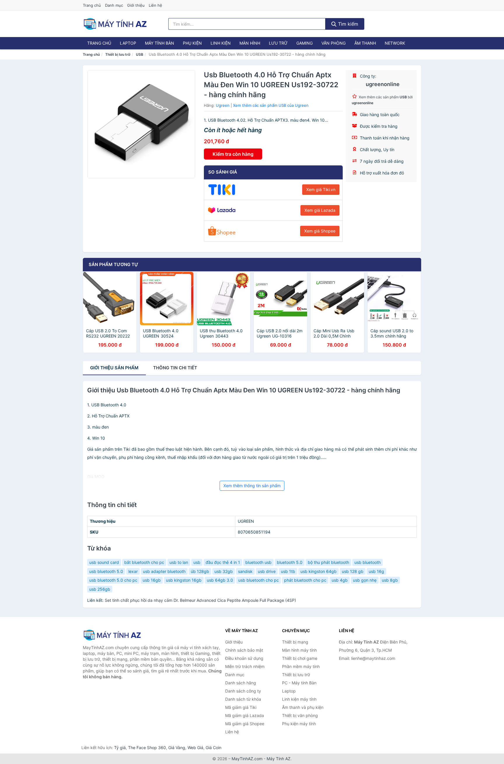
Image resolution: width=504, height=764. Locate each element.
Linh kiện (221, 43)
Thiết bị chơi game (299, 658)
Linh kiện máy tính (299, 699)
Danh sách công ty (243, 690)
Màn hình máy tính (299, 650)
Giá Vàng (176, 747)
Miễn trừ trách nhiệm (245, 666)
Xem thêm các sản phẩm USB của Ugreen (271, 105)
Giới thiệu (136, 5)
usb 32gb (223, 571)
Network (395, 43)
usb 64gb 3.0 (220, 580)
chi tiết (175, 367)
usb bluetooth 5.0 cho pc (113, 580)
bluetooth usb (258, 562)
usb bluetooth (367, 562)
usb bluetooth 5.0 (106, 571)
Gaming (304, 43)
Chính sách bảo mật (244, 650)
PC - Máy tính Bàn (299, 682)
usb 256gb (99, 589)
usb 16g (376, 571)
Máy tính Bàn (159, 43)
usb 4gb (340, 580)
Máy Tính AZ (278, 758)
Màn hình (249, 43)
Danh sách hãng (240, 682)
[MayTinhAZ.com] (115, 24)
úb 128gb (200, 571)
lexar (133, 571)
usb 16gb (152, 580)
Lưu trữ (278, 43)
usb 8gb (390, 580)
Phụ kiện (192, 43)
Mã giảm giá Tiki (240, 707)
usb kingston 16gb (184, 580)
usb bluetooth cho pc (258, 580)
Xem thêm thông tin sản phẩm (252, 485)
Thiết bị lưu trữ (117, 54)
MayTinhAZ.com (247, 758)
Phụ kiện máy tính (299, 723)
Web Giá (195, 747)
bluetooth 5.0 (289, 562)
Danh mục (114, 5)
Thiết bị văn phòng (300, 715)
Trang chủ (92, 5)
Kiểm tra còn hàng (233, 154)
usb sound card (104, 562)
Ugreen (223, 105)
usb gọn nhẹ (365, 580)
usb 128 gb (352, 571)
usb (196, 562)
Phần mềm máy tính (301, 666)
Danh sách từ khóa (243, 699)
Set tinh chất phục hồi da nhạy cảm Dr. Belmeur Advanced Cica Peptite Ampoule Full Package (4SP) (200, 600)
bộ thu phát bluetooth (328, 562)
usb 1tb (288, 571)
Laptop (128, 43)
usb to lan (178, 562)
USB (139, 54)
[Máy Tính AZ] (112, 634)
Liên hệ (155, 5)
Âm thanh (365, 43)
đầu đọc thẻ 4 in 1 (223, 562)
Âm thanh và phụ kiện (302, 707)
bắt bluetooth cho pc (144, 562)
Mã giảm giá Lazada (244, 715)
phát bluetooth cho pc (305, 580)
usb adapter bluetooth (164, 571)
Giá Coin (213, 747)
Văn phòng (333, 43)
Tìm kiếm (347, 24)
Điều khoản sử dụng (244, 658)
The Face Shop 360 (147, 747)
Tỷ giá (120, 747)
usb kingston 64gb (318, 571)
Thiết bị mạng (295, 641)
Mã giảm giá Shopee (244, 723)
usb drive (267, 571)
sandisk (245, 571)
